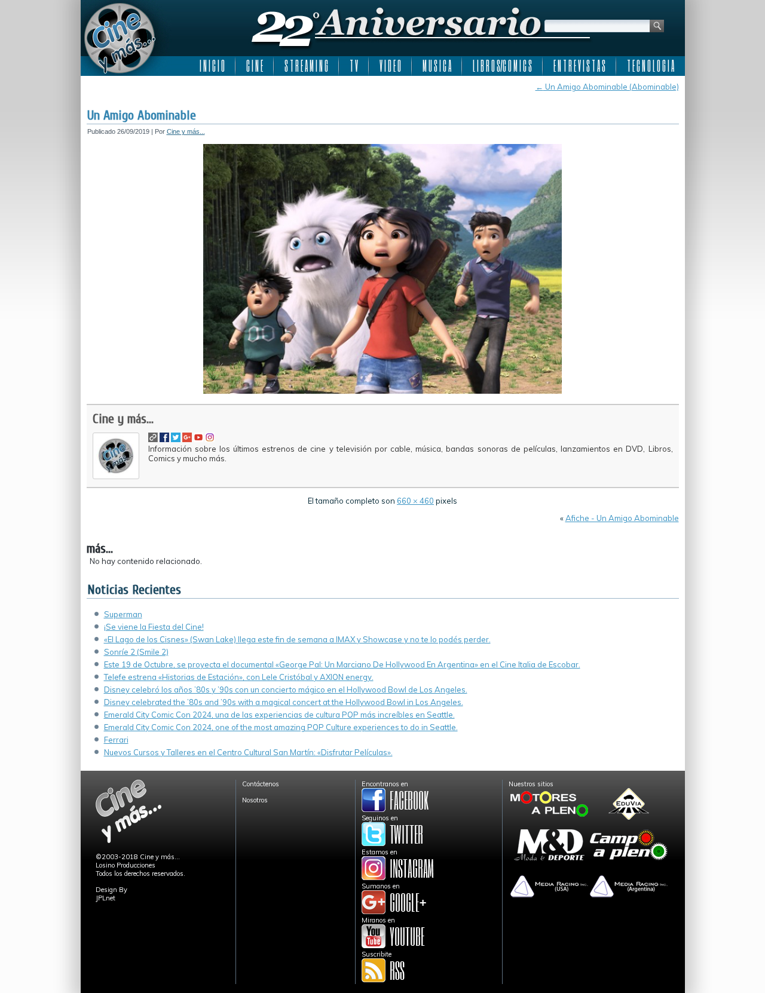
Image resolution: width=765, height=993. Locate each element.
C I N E (254, 66)
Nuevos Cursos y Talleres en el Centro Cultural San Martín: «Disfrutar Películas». (248, 752)
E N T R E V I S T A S (579, 66)
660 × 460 (415, 500)
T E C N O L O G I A (650, 66)
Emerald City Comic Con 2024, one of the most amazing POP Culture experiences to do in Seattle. (281, 727)
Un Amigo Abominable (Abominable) (607, 86)
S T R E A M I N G (306, 66)
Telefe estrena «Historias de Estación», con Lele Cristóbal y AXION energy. (239, 677)
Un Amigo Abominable (141, 115)
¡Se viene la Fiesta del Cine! (154, 627)
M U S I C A (437, 66)
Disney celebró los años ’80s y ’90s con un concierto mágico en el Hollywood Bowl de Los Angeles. (285, 689)
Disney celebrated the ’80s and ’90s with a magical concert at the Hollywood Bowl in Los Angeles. (283, 702)
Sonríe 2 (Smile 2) (136, 652)
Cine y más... (186, 131)
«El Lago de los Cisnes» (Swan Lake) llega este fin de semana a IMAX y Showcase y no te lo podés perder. (297, 639)
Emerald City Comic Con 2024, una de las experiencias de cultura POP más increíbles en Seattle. (279, 714)
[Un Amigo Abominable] (382, 391)
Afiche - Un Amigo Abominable (622, 518)
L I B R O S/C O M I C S (502, 66)
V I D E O (390, 66)
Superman (123, 614)
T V (354, 66)
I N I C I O (212, 66)
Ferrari (116, 739)
